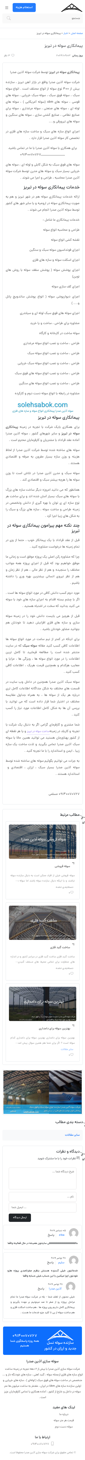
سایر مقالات (67, 1050)
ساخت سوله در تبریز (38, 731)
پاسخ (51, 1235)
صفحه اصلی (77, 34)
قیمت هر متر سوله (64, 1421)
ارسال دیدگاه (20, 1218)
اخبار (65, 34)
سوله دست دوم (64, 1427)
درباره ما (63, 1415)
